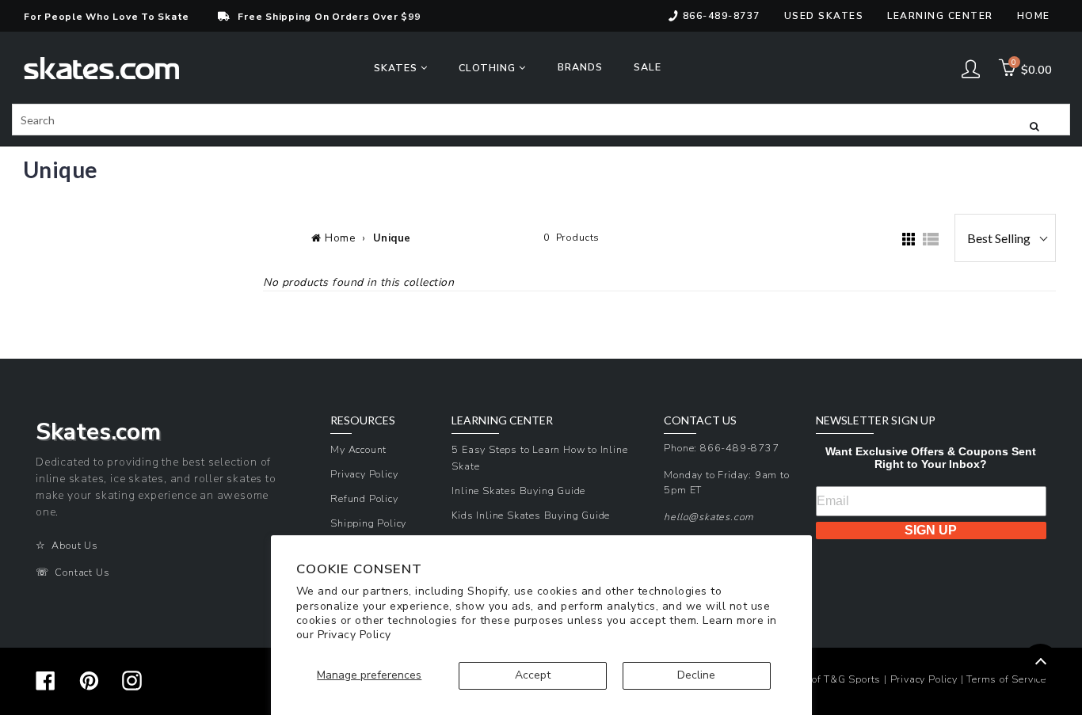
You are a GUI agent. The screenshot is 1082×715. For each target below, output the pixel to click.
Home (1033, 16)
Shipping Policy (368, 523)
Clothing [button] (489, 67)
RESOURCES (362, 420)
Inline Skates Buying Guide (518, 490)
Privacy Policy (354, 634)
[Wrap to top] (1040, 661)
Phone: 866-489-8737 (721, 447)
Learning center (940, 16)
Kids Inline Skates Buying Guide (530, 515)
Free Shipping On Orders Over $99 (329, 16)
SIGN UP (931, 530)
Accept (533, 675)
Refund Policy (364, 498)
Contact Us (82, 572)
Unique (392, 238)
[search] (541, 119)
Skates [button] (397, 67)
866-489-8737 (721, 16)
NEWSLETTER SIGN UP (875, 420)
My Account (358, 449)
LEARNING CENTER (502, 420)
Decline (696, 675)
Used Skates (824, 16)
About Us (74, 545)
